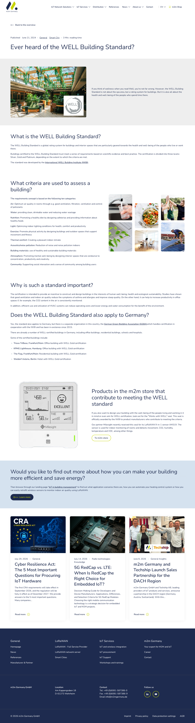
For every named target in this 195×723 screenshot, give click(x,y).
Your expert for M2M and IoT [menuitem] (158, 646)
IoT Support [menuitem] (105, 657)
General (43, 37)
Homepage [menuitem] (15, 646)
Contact (149, 7)
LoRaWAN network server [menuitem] (68, 652)
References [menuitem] (15, 657)
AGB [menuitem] (182, 716)
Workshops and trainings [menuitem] (112, 662)
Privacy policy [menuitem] (141, 716)
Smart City (54, 37)
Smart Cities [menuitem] (61, 657)
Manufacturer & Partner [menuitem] (21, 662)
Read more (20, 614)
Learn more (25, 497)
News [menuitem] (13, 652)
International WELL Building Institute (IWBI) (66, 162)
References (114, 7)
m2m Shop (177, 7)
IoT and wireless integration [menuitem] (113, 646)
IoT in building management (62, 487)
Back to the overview (25, 24)
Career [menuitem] (147, 652)
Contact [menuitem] (147, 657)
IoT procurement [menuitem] (108, 652)
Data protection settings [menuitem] (164, 716)
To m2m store (101, 438)
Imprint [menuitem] (127, 716)
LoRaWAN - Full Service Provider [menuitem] (71, 646)
